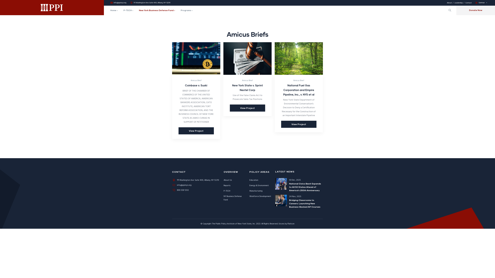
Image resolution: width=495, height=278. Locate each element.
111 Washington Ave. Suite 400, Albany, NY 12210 (152, 3)
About (449, 2)
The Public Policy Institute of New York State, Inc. (233, 223)
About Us (228, 180)
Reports (227, 185)
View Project (196, 130)
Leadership (459, 2)
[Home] (52, 7)
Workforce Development (260, 196)
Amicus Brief (196, 80)
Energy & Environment (259, 185)
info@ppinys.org (120, 3)
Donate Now (475, 10)
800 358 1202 (183, 190)
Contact (468, 2)
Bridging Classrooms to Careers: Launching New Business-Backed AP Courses (304, 203)
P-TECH (227, 191)
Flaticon (291, 223)
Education (253, 180)
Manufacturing (255, 191)
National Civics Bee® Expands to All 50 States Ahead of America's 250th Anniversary (305, 187)
